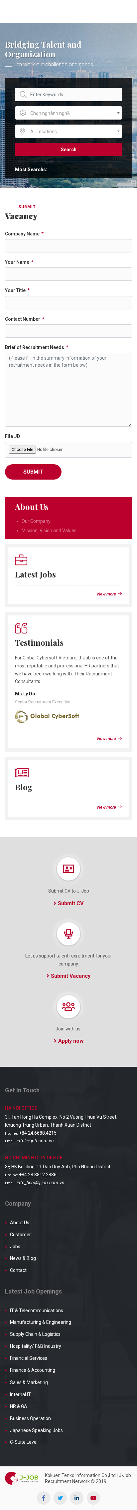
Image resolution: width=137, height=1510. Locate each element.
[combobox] (68, 113)
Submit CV (70, 903)
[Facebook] (43, 1498)
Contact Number (22, 319)
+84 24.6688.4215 (38, 1133)
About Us (19, 1222)
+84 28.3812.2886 (38, 1174)
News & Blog (23, 1258)
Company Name (22, 233)
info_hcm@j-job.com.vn (41, 1182)
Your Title (15, 290)
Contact (18, 1270)
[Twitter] (60, 1498)
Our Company (36, 521)
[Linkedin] (76, 1498)
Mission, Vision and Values (49, 530)
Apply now (70, 1041)
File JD (12, 436)
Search (68, 149)
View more (106, 593)
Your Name (17, 262)
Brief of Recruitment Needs (34, 347)
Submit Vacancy (70, 976)
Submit (33, 472)
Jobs (15, 1246)
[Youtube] (93, 1498)
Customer (20, 1234)
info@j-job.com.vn (35, 1140)
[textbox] (68, 113)
